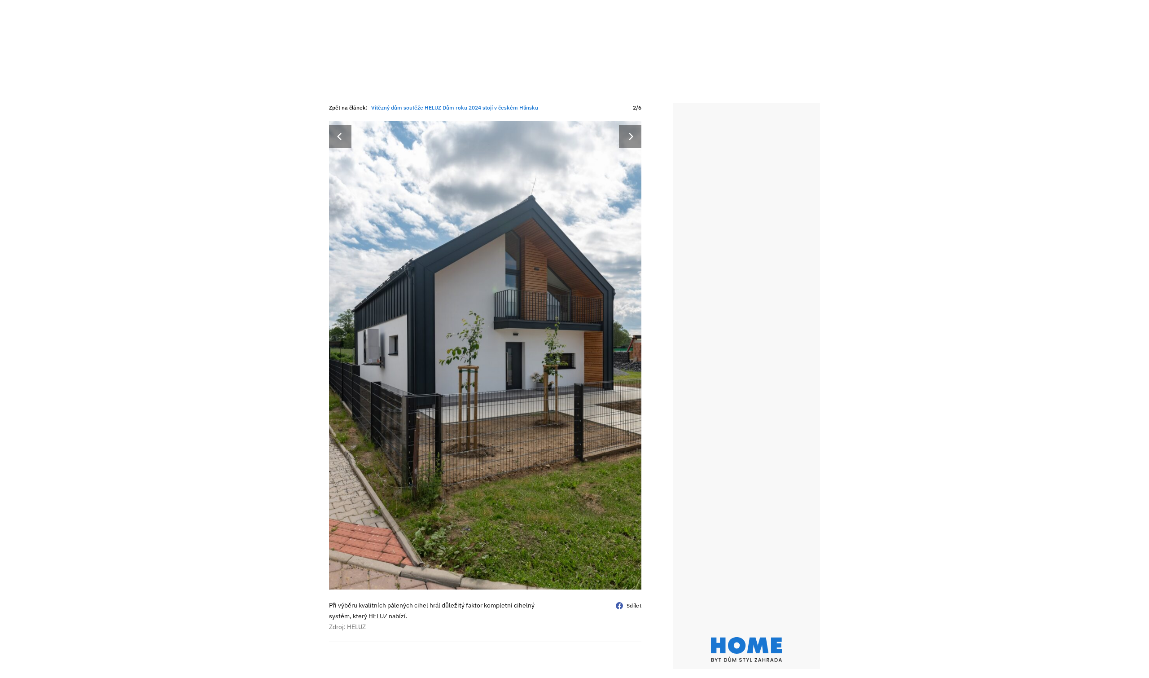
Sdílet (634, 605)
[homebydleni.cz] (746, 649)
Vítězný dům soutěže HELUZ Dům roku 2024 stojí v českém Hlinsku (454, 107)
